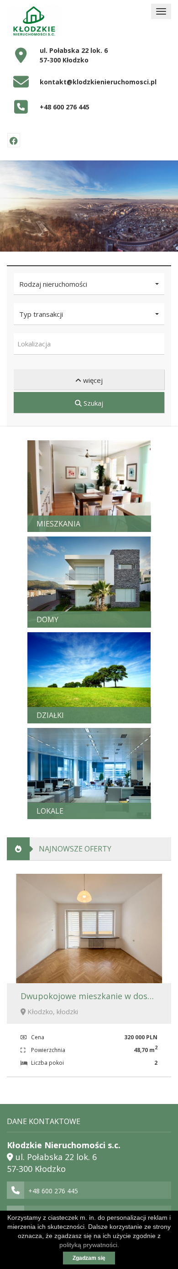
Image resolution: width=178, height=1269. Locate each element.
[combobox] (89, 344)
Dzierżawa (109, 673)
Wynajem (106, 481)
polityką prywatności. (89, 1244)
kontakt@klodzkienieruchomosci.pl (98, 81)
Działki (50, 715)
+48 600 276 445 (64, 107)
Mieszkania (58, 524)
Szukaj (92, 403)
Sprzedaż (55, 481)
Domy (47, 619)
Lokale (50, 811)
